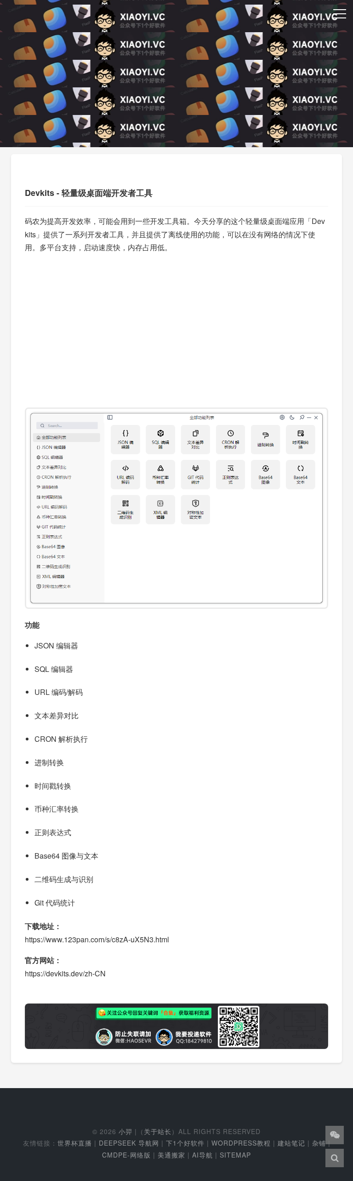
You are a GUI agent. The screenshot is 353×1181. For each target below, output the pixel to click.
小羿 (125, 1131)
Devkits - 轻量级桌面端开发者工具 (89, 193)
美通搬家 (171, 1154)
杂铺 (319, 1142)
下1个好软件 (185, 1142)
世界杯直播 (74, 1142)
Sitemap (235, 1154)
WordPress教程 (241, 1142)
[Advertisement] (176, 326)
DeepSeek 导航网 (129, 1142)
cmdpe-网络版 (126, 1154)
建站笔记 (291, 1142)
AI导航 (202, 1154)
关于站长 (157, 1131)
